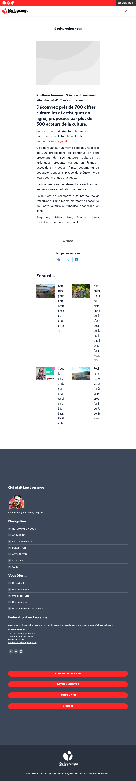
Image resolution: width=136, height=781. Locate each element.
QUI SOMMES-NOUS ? (24, 528)
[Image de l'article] (45, 291)
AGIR (15, 566)
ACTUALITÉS (19, 554)
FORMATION (19, 547)
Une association (20, 589)
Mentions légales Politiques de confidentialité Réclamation (83, 773)
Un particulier (19, 583)
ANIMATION (19, 535)
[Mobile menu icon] (132, 11)
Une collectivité (20, 595)
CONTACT (17, 560)
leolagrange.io (35, 512)
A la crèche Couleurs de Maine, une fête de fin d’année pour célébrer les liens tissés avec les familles (99, 318)
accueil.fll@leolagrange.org (22, 642)
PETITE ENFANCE (22, 541)
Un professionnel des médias (27, 608)
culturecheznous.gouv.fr (52, 141)
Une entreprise (20, 602)
